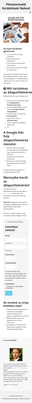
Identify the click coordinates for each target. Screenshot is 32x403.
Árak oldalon (7, 193)
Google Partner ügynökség (19, 368)
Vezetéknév (8, 243)
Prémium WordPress (24, 398)
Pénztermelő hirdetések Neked (16, 6)
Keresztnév (8, 250)
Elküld (9, 293)
